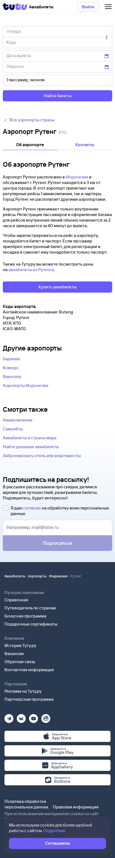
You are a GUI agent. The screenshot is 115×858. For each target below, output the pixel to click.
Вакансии (14, 653)
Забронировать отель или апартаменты (42, 455)
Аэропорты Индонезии (25, 385)
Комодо (10, 367)
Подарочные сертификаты (30, 624)
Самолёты (13, 429)
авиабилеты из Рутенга (31, 269)
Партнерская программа (29, 699)
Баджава (11, 358)
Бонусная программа (25, 616)
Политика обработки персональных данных (26, 804)
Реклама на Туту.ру (23, 691)
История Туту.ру (20, 645)
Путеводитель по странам (30, 608)
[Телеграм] (8, 716)
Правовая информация (76, 807)
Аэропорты (37, 576)
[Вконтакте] (21, 716)
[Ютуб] (33, 716)
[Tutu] (15, 6)
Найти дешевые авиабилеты (31, 446)
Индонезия (58, 576)
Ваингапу (12, 376)
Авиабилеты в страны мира (29, 437)
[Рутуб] (45, 716)
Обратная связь (19, 661)
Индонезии (77, 177)
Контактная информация (29, 669)
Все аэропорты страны (31, 119)
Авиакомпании (17, 420)
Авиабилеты (14, 576)
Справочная (16, 599)
